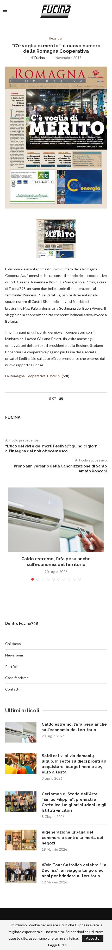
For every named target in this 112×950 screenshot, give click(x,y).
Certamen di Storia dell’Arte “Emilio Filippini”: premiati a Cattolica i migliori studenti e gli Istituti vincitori (74, 802)
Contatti (12, 689)
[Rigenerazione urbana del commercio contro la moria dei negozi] (20, 840)
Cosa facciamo (17, 677)
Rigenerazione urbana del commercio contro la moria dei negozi (72, 837)
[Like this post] (54, 398)
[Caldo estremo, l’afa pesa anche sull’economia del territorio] (56, 519)
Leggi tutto (57, 945)
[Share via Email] (61, 398)
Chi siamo (13, 643)
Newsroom (56, 38)
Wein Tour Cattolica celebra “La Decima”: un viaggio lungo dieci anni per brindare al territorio (74, 870)
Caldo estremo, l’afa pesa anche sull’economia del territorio (74, 727)
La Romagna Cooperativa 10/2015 (33, 376)
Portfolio (12, 666)
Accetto (92, 938)
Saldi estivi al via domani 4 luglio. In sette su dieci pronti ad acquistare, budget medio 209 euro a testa (74, 764)
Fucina (39, 57)
